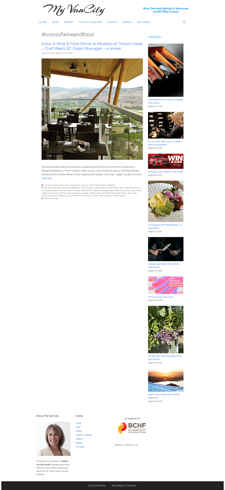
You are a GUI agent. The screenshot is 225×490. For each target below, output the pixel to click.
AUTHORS (143, 22)
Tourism (85, 185)
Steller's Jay (63, 196)
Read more (47, 178)
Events (54, 185)
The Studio (131, 485)
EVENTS (112, 22)
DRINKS (127, 22)
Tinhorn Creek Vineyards (102, 196)
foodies (61, 185)
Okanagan (84, 193)
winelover (111, 185)
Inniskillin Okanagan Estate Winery (106, 190)
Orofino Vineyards (97, 193)
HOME (43, 22)
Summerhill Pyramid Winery (79, 196)
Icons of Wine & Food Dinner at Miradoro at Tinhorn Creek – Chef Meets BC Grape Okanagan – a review (92, 46)
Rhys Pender (53, 196)
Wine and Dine (100, 185)
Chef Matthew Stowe (50, 190)
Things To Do (75, 185)
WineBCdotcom (119, 196)
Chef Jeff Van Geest (115, 188)
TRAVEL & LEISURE (90, 22)
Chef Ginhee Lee (100, 188)
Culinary (47, 185)
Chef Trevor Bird (65, 190)
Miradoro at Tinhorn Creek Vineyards (65, 193)
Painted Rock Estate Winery (115, 193)
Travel (91, 185)
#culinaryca (57, 188)
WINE (55, 22)
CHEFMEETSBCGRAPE (82, 190)
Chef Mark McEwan (132, 188)
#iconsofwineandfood (71, 188)
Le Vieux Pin (125, 190)
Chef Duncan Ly (87, 188)
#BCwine (48, 188)
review (66, 185)
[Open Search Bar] (184, 22)
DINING (68, 22)
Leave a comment (51, 198)
